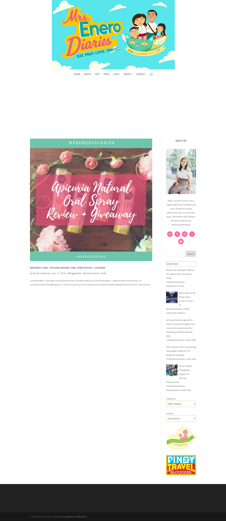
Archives (170, 413)
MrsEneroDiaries (41, 273)
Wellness (181, 313)
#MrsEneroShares (176, 282)
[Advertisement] (113, 106)
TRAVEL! (127, 74)
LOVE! (116, 74)
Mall (174, 313)
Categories (171, 398)
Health (186, 309)
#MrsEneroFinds (91, 273)
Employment (172, 286)
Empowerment (173, 390)
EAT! (97, 74)
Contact (141, 74)
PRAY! (107, 74)
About (87, 74)
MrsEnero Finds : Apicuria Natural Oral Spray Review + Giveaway (67, 267)
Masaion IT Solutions (76, 516)
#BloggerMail (74, 273)
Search (190, 253)
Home (77, 74)
